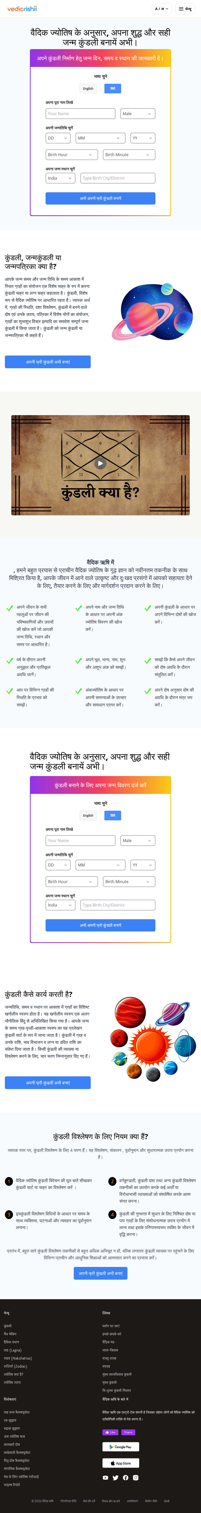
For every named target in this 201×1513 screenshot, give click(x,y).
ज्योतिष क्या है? (13, 1374)
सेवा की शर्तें (89, 1501)
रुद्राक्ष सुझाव (12, 1428)
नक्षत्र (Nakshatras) (18, 1358)
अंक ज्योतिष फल (14, 1436)
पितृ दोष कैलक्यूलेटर (16, 1460)
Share (128, 1432)
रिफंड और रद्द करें (111, 1501)
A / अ (159, 8)
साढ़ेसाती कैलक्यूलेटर (17, 1452)
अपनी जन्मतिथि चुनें (59, 127)
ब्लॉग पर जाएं (111, 1326)
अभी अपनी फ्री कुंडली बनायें (100, 198)
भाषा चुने (100, 76)
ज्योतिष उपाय (12, 1382)
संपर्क (167, 1501)
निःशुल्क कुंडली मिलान (116, 1390)
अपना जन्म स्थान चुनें (60, 169)
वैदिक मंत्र (108, 1342)
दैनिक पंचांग (11, 1342)
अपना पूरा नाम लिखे (59, 102)
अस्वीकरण (132, 1501)
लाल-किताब (110, 1350)
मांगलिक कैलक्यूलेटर (17, 1468)
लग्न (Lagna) (13, 1350)
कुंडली (8, 1326)
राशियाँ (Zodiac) (15, 1366)
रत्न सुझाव (10, 1420)
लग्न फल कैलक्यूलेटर (17, 1412)
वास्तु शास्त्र (109, 1358)
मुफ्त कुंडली (109, 1382)
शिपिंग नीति (151, 1501)
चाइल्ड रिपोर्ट (12, 1485)
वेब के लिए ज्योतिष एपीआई (21, 1477)
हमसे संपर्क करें (111, 1334)
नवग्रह (106, 1366)
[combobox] (118, 178)
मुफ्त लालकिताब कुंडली (117, 1374)
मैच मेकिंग (10, 1334)
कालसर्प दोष (12, 1444)
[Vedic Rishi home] (22, 8)
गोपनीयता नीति (68, 1501)
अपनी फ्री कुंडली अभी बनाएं (48, 362)
